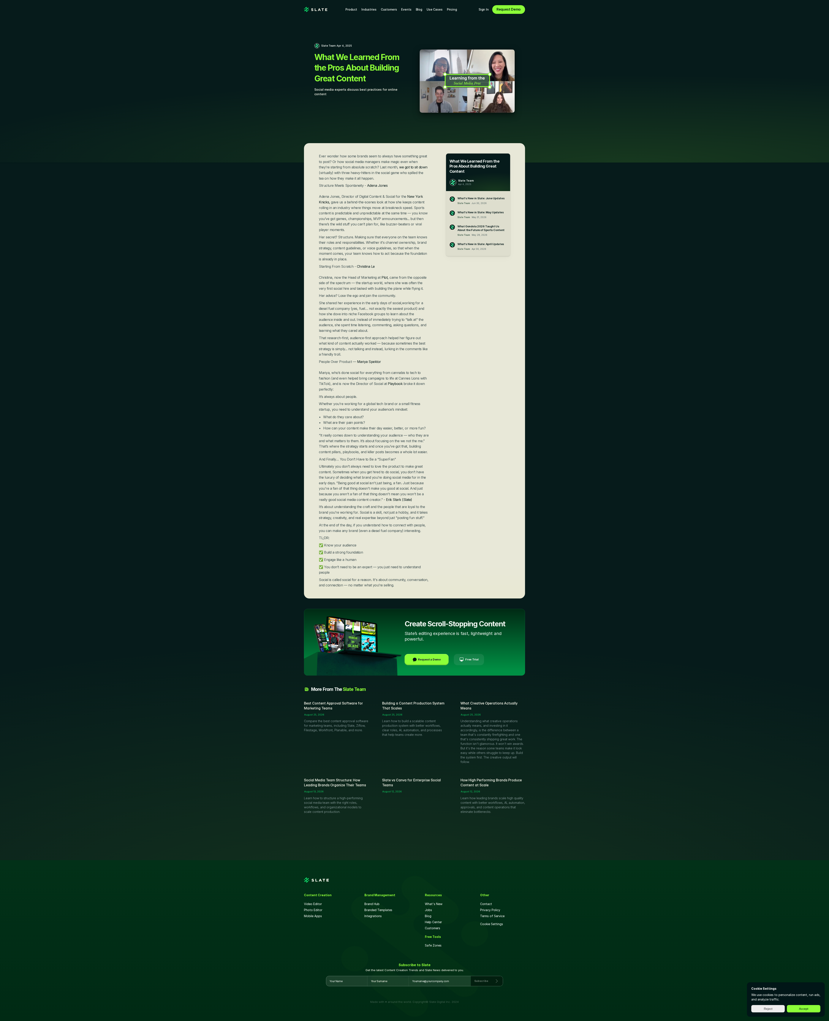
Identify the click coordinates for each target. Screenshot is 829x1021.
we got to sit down (413, 167)
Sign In (484, 9)
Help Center (433, 922)
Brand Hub (372, 904)
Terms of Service (492, 916)
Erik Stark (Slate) (399, 499)
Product (351, 9)
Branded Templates (378, 910)
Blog (419, 9)
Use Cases (435, 9)
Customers (389, 9)
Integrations (373, 916)
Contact (486, 904)
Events (406, 9)
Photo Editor (313, 910)
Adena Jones (377, 185)
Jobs (428, 910)
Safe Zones (433, 945)
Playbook (395, 383)
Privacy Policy (490, 910)
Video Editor (313, 904)
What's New (433, 904)
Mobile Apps (313, 916)
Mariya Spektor (369, 361)
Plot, (385, 277)
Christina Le (365, 266)
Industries (369, 9)
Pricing (452, 9)
